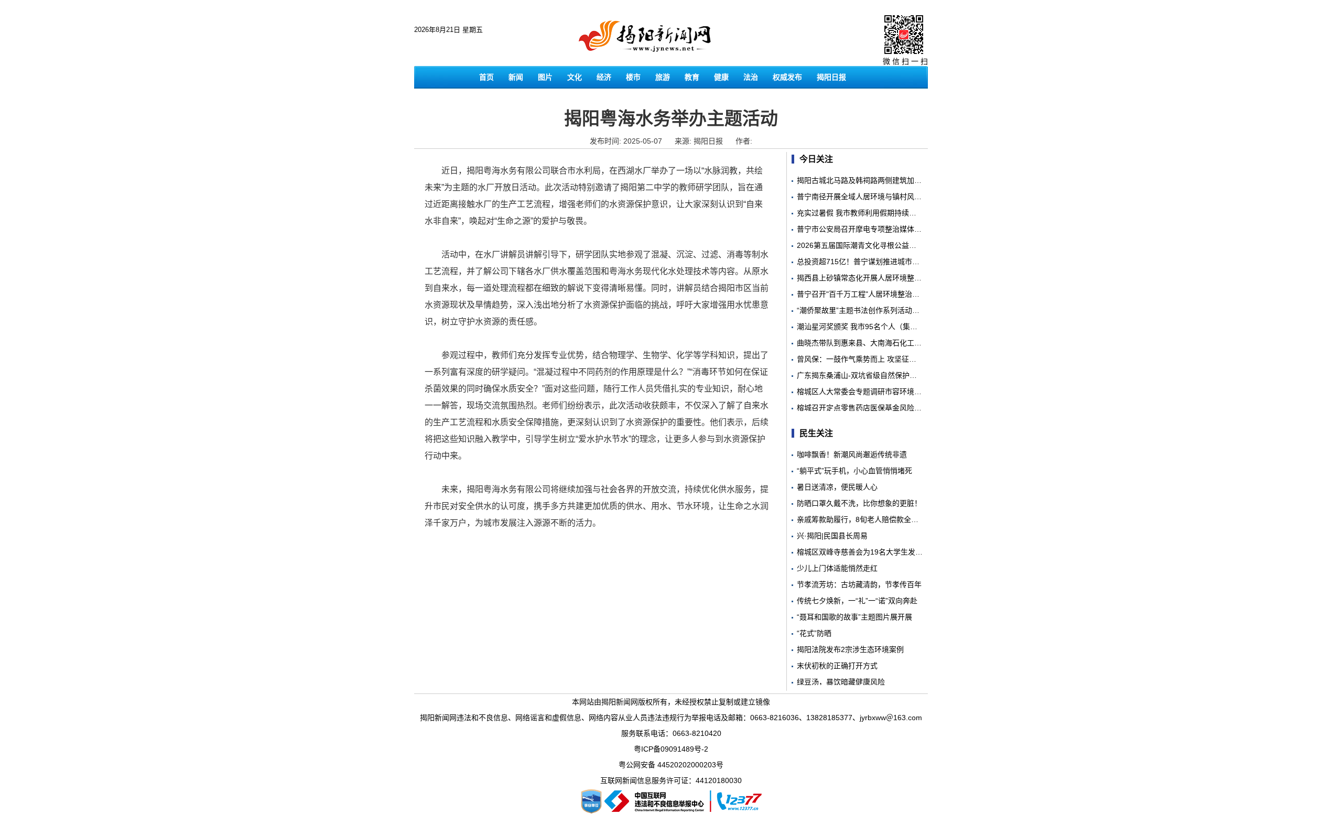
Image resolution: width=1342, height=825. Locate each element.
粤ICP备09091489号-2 (671, 749)
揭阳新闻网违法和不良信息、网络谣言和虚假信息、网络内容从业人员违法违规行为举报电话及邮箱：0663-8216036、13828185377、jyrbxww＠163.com (671, 717)
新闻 (515, 77)
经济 (604, 77)
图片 (545, 77)
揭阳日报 (831, 77)
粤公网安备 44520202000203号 (671, 765)
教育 (692, 77)
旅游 (662, 77)
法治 (750, 77)
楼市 (633, 77)
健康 (721, 77)
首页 (486, 77)
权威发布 (787, 77)
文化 (574, 77)
